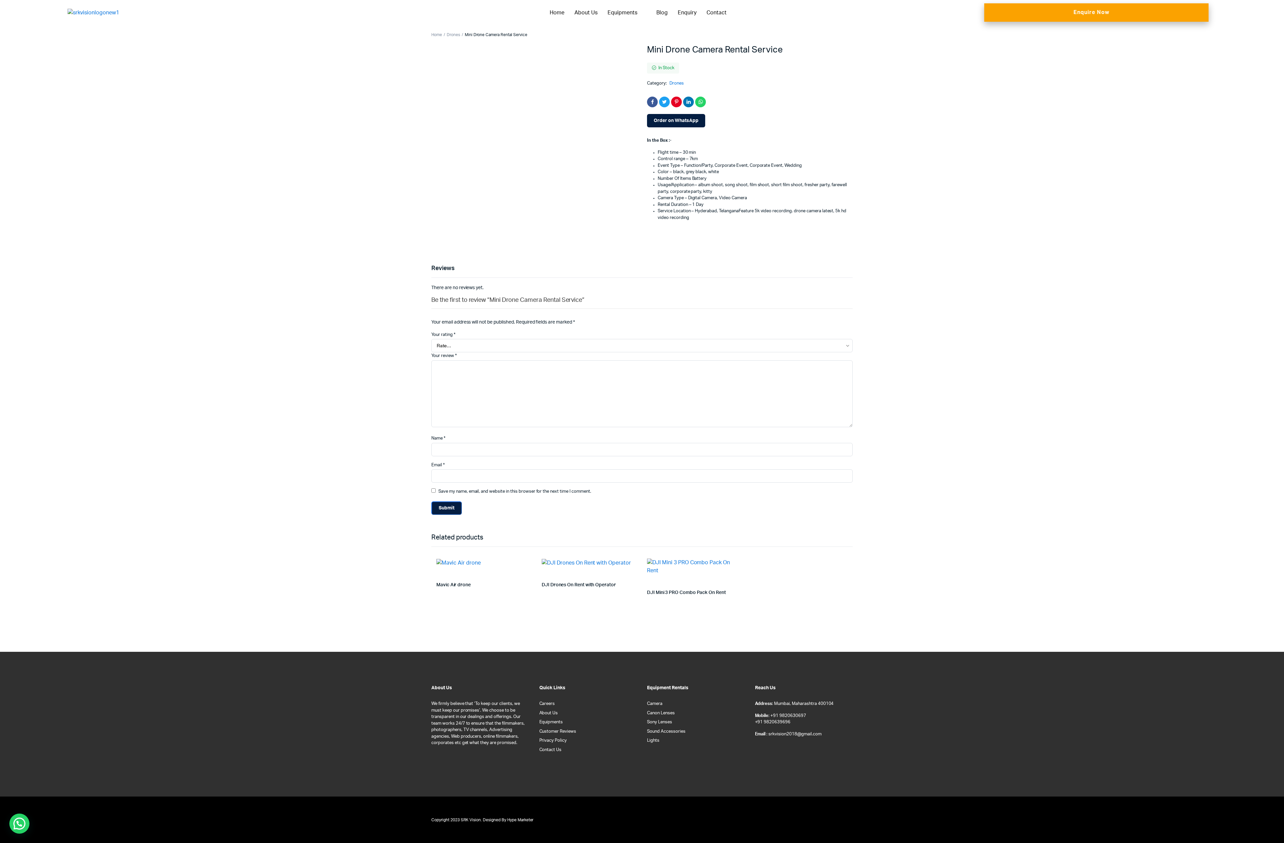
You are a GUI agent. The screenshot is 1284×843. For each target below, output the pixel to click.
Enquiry (687, 12)
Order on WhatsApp (676, 120)
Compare (529, 564)
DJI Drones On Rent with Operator (579, 585)
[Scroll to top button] (1269, 828)
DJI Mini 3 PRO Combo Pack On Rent (686, 592)
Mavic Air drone (453, 585)
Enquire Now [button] (1091, 12)
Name (438, 438)
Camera (654, 704)
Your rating (443, 335)
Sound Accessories (666, 731)
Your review (444, 356)
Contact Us (550, 750)
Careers (547, 704)
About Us (586, 12)
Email (438, 465)
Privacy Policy (553, 740)
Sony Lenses (659, 722)
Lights (653, 740)
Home (557, 12)
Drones (453, 35)
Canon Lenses (661, 713)
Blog (662, 12)
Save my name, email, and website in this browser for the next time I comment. (514, 491)
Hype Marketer (520, 820)
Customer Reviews (557, 731)
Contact (717, 12)
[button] (19, 824)
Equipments (622, 12)
